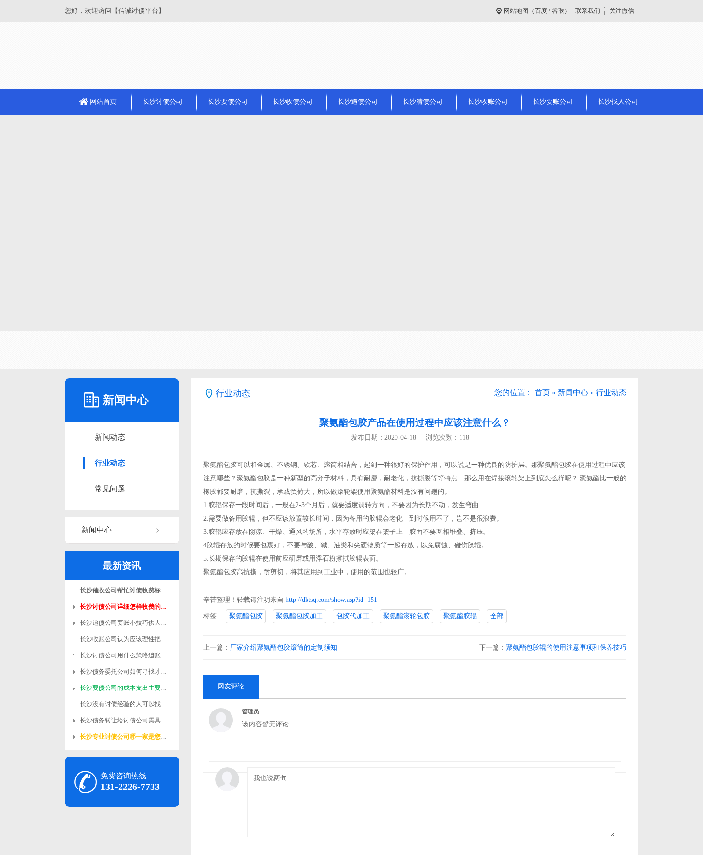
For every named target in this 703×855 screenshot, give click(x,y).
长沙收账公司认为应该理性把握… (126, 639)
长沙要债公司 (228, 101)
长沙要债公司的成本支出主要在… (126, 687)
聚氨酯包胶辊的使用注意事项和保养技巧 (566, 647)
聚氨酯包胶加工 (299, 616)
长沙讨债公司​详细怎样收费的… (123, 606)
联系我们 (587, 10)
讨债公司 (73, 349)
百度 (541, 10)
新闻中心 (96, 530)
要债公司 (104, 349)
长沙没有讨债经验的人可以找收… (126, 704)
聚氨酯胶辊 (460, 616)
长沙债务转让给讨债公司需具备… (126, 720)
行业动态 (110, 463)
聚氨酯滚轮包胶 (406, 616)
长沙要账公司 (553, 101)
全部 (497, 616)
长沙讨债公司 (163, 101)
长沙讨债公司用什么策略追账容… (126, 655)
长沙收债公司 (293, 101)
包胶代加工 (353, 616)
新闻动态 (110, 437)
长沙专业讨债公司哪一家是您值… (126, 736)
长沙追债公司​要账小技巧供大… (123, 622)
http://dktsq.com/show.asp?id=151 (331, 599)
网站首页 (103, 101)
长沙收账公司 (488, 101)
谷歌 (558, 10)
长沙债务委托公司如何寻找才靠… (126, 671)
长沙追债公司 (358, 101)
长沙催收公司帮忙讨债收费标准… (126, 590)
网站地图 (516, 10)
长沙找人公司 (618, 101)
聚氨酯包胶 (246, 616)
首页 (542, 393)
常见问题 (110, 489)
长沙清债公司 (423, 101)
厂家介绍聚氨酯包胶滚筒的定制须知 (283, 647)
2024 (129, 349)
